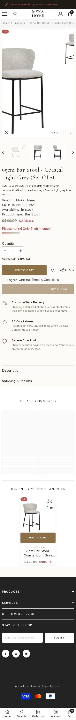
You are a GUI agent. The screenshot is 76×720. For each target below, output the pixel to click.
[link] (53, 270)
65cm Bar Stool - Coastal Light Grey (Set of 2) (38, 553)
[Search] (15, 14)
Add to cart (24, 270)
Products (19, 22)
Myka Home (25, 200)
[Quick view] (52, 508)
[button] (63, 133)
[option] (38, 83)
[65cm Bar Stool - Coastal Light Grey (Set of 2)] (38, 515)
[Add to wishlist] (52, 501)
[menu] (4, 14)
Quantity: (9, 243)
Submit (59, 637)
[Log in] (60, 14)
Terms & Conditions (45, 279)
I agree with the (19, 280)
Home (5, 22)
